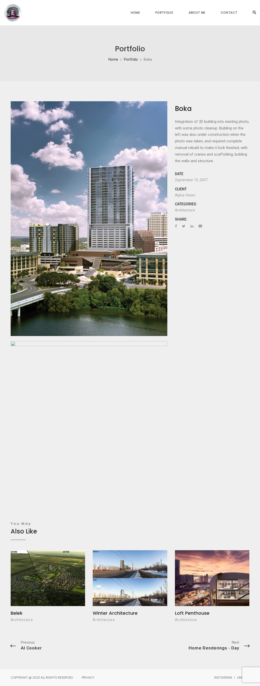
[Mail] (200, 226)
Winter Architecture (115, 613)
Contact (229, 12)
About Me (197, 12)
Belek (17, 613)
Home (135, 12)
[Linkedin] (192, 226)
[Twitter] (184, 226)
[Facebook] (176, 226)
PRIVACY (88, 677)
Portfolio (164, 12)
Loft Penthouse (192, 613)
